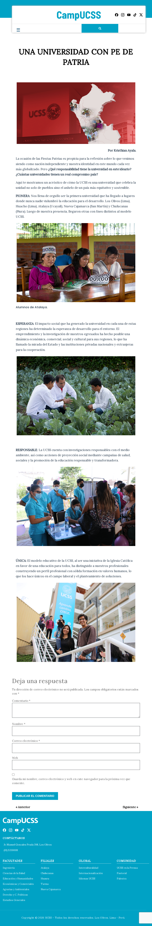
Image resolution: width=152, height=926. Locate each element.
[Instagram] (122, 15)
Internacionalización (91, 873)
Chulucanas (47, 873)
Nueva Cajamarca (51, 889)
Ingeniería (9, 867)
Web (15, 758)
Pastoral (122, 873)
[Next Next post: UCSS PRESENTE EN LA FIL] (128, 807)
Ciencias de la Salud (14, 873)
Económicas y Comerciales (18, 884)
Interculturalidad (88, 867)
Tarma (45, 884)
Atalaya (45, 867)
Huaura (45, 878)
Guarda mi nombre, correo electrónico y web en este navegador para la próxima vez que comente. (71, 781)
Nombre (18, 724)
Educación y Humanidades (18, 878)
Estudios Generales (14, 900)
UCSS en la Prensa (127, 867)
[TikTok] (135, 15)
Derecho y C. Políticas (15, 894)
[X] (141, 15)
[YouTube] (128, 15)
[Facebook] (116, 15)
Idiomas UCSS (87, 878)
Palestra (121, 878)
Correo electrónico (26, 741)
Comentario (21, 701)
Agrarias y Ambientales (16, 889)
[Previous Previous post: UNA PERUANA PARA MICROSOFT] (21, 807)
